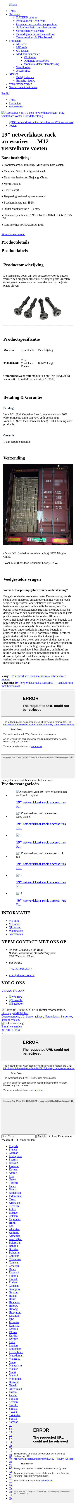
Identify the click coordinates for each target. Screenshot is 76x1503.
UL (22, 1016)
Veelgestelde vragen (20, 83)
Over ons (14, 14)
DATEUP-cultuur (26, 17)
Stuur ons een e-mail (13, 234)
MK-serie (21, 47)
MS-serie (21, 44)
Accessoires (23, 70)
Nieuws (13, 73)
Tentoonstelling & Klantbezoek (34, 37)
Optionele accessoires (36, 60)
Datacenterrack (10, 1016)
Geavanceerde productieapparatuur (36, 24)
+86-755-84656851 (20, 968)
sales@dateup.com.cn (21, 975)
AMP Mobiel (20, 1013)
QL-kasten (22, 50)
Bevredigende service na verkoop (35, 34)
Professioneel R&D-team (30, 20)
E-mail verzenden (11, 1026)
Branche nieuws (25, 80)
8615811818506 (10, 1029)
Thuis (12, 10)
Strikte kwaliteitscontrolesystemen (36, 27)
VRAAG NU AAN (13, 990)
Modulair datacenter (27, 54)
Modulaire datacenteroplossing (41, 64)
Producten (15, 40)
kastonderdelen (10, 1019)
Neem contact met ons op (23, 87)
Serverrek (66, 1016)
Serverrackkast (34, 1016)
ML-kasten (30, 57)
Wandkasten (23, 67)
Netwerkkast (52, 1016)
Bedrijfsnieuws (25, 77)
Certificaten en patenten (30, 30)
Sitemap (6, 1013)
